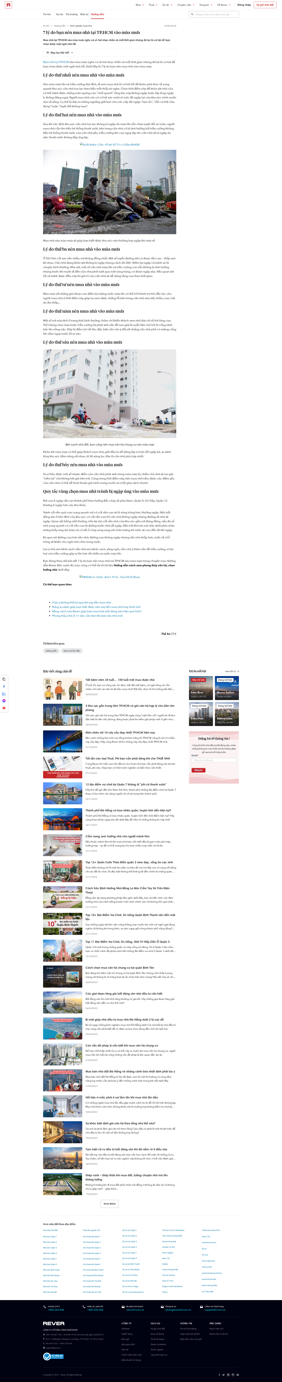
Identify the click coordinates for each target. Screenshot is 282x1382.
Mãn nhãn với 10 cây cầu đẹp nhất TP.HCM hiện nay (120, 732)
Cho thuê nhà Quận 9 (92, 1264)
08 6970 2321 (52, 1343)
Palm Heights (167, 1252)
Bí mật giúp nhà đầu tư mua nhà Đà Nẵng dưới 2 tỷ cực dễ (125, 1019)
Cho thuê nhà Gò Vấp (92, 1292)
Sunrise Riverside (169, 1241)
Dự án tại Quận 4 (129, 1247)
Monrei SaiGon (225, 692)
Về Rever (222, 5)
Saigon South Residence (172, 1286)
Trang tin (204, 5)
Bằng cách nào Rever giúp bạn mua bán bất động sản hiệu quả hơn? (96, 611)
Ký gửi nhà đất (265, 4)
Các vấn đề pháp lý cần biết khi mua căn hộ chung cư (122, 1045)
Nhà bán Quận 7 (50, 1258)
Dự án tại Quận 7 (129, 1252)
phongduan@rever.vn (178, 1309)
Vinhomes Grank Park (211, 1230)
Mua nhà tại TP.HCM (56, 62)
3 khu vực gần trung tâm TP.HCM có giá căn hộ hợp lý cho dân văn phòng (130, 708)
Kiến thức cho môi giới (191, 1339)
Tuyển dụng (126, 1333)
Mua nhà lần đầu (71, 650)
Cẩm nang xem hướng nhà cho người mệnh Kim (118, 836)
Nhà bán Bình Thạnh (51, 1270)
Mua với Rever (157, 1333)
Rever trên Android (219, 1333)
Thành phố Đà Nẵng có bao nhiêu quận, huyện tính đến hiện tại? (128, 810)
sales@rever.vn (135, 1309)
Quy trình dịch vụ (159, 1354)
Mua (138, 5)
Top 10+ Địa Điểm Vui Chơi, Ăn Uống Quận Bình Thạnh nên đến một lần (130, 917)
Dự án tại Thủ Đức (130, 1275)
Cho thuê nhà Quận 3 (92, 1247)
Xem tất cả (230, 671)
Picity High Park (208, 1261)
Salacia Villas (224, 718)
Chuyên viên (184, 5)
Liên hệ (124, 1349)
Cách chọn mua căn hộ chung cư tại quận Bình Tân (120, 967)
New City (166, 1258)
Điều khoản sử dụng (131, 1360)
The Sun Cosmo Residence (173, 1230)
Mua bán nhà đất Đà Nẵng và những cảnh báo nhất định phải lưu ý (130, 1071)
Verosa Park (207, 1267)
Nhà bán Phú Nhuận (51, 1275)
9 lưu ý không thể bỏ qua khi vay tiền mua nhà (81, 602)
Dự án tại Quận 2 (129, 1235)
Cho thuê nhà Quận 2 (92, 1242)
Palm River (197, 692)
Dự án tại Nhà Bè (129, 1281)
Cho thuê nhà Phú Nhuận (93, 1275)
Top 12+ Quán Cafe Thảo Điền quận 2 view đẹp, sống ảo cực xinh (129, 862)
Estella (165, 1264)
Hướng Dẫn (59, 25)
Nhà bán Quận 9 (50, 1264)
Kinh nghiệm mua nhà (81, 25)
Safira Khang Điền (209, 1285)
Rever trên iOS (216, 1328)
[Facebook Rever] (219, 1374)
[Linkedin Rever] (228, 1374)
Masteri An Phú (168, 1247)
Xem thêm (110, 1203)
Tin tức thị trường (188, 1328)
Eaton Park (197, 718)
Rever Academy (158, 1344)
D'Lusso (205, 1254)
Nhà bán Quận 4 (50, 1253)
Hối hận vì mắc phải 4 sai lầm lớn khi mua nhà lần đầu (122, 1097)
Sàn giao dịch (128, 1344)
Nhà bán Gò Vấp (50, 1281)
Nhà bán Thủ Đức (50, 1286)
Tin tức (47, 14)
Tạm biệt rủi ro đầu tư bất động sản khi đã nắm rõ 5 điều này (126, 1149)
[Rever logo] (8, 4)
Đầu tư (84, 14)
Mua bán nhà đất (50, 1230)
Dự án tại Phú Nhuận (131, 1269)
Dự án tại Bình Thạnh (131, 1264)
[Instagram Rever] (233, 1374)
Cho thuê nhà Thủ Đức (92, 1281)
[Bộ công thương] (53, 1357)
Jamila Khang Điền (170, 1269)
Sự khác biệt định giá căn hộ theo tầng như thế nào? (120, 1123)
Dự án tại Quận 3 (129, 1241)
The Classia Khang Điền (172, 1235)
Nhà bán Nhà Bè (50, 1292)
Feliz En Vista (167, 1281)
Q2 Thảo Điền (208, 1291)
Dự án (165, 5)
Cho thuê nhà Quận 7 (92, 1258)
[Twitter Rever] (223, 1374)
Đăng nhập (244, 4)
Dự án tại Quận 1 (129, 1230)
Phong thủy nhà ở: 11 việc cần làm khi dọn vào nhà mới (87, 616)
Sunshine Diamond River (212, 1273)
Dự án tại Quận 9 (129, 1258)
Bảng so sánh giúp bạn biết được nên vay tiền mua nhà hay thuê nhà (96, 607)
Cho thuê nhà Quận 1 (92, 1236)
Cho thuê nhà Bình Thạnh (93, 1270)
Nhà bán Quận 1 (50, 1236)
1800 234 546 (56, 1309)
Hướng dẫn (97, 14)
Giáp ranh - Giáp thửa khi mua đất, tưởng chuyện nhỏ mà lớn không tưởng (127, 1177)
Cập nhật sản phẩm (190, 1333)
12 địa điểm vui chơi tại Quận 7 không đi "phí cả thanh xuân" (126, 784)
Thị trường (72, 14)
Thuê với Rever (157, 1339)
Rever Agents (157, 1349)
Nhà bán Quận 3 (50, 1247)
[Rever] (80, 1323)
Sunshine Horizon (209, 1242)
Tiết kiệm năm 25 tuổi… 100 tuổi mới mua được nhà (120, 680)
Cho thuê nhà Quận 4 (92, 1253)
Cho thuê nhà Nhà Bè (91, 1286)
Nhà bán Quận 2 (50, 1242)
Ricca (204, 1248)
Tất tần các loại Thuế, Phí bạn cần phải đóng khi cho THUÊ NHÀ (128, 758)
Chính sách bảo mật (131, 1354)
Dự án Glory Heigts (130, 1286)
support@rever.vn (215, 1309)
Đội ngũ (125, 1339)
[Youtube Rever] (237, 1374)
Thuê (151, 5)
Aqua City (206, 1236)
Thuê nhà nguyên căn (91, 1230)
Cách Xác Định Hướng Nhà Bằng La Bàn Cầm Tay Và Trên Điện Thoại (128, 890)
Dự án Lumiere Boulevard (132, 1292)
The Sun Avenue (168, 1275)
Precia (164, 1292)
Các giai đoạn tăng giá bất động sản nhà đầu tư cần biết (124, 993)
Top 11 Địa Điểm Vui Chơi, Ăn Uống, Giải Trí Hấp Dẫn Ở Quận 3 (128, 942)
